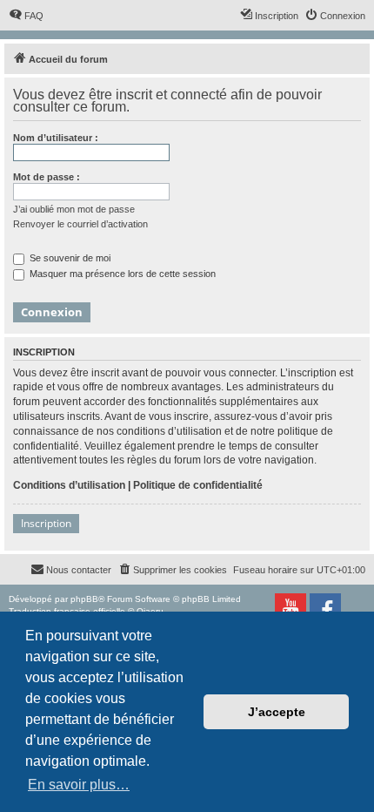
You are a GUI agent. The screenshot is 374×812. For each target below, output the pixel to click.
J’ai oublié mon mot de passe (74, 209)
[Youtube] (290, 609)
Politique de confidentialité (198, 485)
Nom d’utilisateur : (55, 137)
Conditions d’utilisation (69, 485)
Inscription (46, 523)
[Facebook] (325, 609)
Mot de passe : (46, 177)
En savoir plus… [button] (79, 784)
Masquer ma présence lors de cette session (121, 273)
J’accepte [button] (276, 712)
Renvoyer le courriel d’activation (80, 224)
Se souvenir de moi (68, 258)
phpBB (84, 599)
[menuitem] (26, 15)
